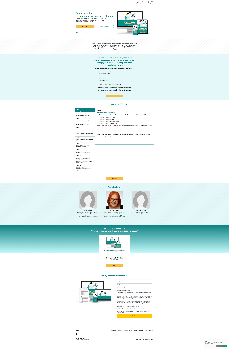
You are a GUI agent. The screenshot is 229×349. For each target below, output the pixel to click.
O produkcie (113, 330)
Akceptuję (224, 345)
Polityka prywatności (148, 330)
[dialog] (216, 343)
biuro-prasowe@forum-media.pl (82, 339)
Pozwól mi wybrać (208, 345)
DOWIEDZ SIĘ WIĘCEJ (104, 26)
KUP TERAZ (84, 26)
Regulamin (140, 330)
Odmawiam (219, 345)
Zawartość (120, 330)
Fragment (126, 330)
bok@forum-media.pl (81, 335)
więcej (88, 218)
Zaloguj (135, 330)
